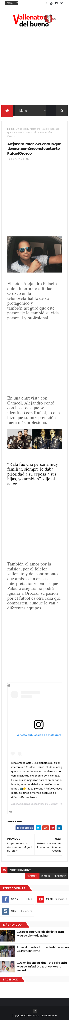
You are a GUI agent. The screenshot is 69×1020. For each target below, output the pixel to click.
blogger (32, 876)
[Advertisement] (34, 66)
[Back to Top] (35, 1011)
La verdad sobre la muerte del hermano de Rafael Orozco (43, 949)
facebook (60, 876)
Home (10, 128)
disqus (45, 876)
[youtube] (51, 3)
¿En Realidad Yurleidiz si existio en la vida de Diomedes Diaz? (40, 933)
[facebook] (46, 3)
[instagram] (56, 3)
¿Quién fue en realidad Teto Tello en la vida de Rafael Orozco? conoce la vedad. (42, 966)
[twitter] (62, 3)
